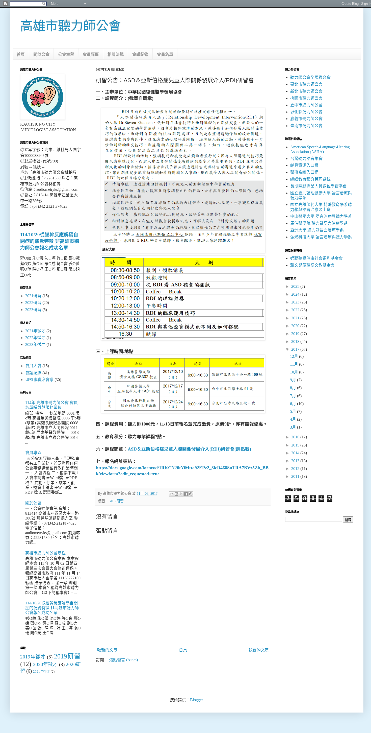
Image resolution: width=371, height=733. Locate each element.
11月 (294, 364)
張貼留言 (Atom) (123, 660)
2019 (295, 334)
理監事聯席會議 (39, 379)
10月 (294, 372)
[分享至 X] (181, 493)
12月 (294, 356)
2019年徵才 (33, 656)
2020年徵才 (45, 664)
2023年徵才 (35, 344)
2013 (295, 461)
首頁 (21, 54)
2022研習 (33, 302)
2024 (295, 294)
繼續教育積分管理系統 (310, 179)
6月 (293, 403)
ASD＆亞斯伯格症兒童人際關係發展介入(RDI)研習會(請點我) (189, 449)
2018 (295, 341)
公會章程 (66, 54)
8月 (293, 388)
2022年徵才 (35, 338)
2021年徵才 (35, 331)
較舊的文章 (259, 650)
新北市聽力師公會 (306, 91)
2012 (295, 468)
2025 (295, 286)
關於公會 (41, 54)
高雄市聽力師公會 (70, 26)
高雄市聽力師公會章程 (45, 553)
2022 (295, 310)
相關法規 (116, 54)
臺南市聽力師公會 (306, 126)
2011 (295, 476)
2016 (295, 437)
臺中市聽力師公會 (306, 105)
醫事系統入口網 (304, 172)
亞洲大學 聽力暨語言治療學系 (317, 230)
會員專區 (91, 54)
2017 (295, 349)
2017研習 (117, 501)
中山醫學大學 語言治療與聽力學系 (321, 216)
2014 (295, 453)
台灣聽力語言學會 (306, 158)
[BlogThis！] (176, 493)
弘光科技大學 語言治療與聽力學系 (321, 237)
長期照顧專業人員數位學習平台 (318, 186)
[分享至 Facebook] (186, 493)
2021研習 (33, 296)
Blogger (196, 700)
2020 (295, 326)
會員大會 (33, 366)
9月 (293, 380)
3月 (293, 427)
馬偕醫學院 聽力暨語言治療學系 (319, 223)
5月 (293, 411)
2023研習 (33, 310)
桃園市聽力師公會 (306, 98)
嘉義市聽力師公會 (306, 118)
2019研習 (67, 656)
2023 (295, 302)
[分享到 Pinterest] (190, 493)
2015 (295, 445)
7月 (293, 396)
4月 (293, 419)
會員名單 (165, 54)
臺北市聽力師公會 (306, 84)
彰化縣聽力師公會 (306, 112)
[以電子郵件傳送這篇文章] (171, 493)
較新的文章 (107, 650)
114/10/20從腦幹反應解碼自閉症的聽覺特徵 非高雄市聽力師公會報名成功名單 (49, 241)
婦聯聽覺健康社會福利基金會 (316, 258)
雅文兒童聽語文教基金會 (312, 265)
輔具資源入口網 (304, 165)
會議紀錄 (140, 54)
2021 (295, 318)
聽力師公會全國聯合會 (310, 77)
